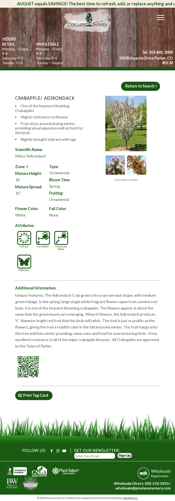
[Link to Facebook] (51, 450)
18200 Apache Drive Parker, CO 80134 (146, 60)
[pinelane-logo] (87, 20)
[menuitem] (158, 17)
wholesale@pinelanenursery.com (143, 488)
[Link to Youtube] (64, 450)
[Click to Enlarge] (126, 123)
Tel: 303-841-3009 (157, 52)
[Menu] (158, 17)
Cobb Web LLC (130, 498)
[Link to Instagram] (58, 450)
